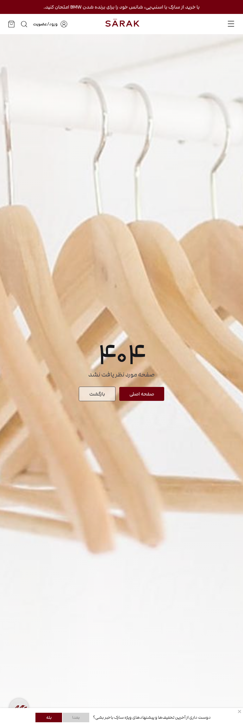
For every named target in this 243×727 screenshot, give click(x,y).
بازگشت (97, 393)
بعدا (76, 717)
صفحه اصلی (141, 393)
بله (49, 717)
